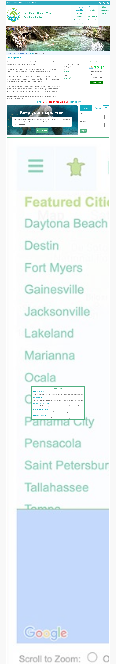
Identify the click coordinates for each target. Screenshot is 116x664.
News (104, 14)
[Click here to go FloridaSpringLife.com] (13, 22)
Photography (78, 13)
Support (9, 2)
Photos (92, 13)
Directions (67, 72)
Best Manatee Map (34, 17)
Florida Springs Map (21, 53)
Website (66, 78)
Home (9, 53)
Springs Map (78, 10)
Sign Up (98, 108)
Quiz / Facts (92, 20)
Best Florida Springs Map (37, 13)
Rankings (78, 16)
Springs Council (17, 2)
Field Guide (78, 20)
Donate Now (42, 130)
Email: (82, 113)
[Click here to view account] (106, 108)
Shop (104, 7)
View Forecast (96, 82)
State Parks (104, 10)
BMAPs (34, 2)
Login (86, 108)
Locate (92, 10)
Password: (84, 121)
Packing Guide (78, 23)
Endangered (92, 16)
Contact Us (27, 2)
